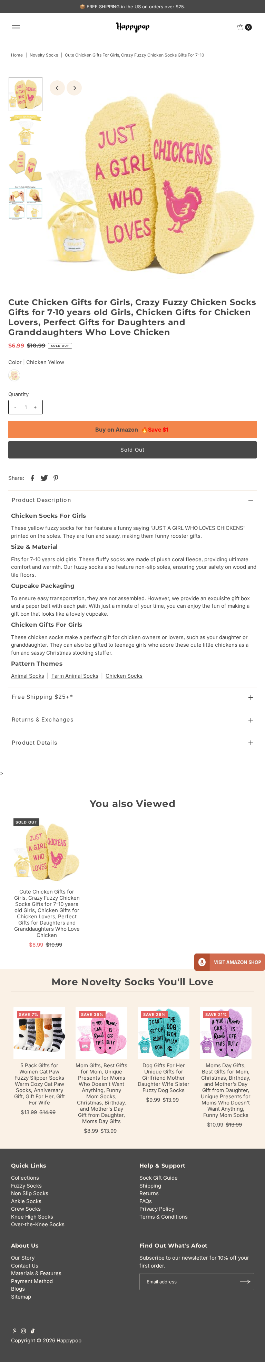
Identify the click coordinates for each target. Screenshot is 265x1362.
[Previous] (57, 87)
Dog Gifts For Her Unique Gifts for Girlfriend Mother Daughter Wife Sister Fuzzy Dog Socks (163, 1077)
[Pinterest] (15, 1331)
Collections (25, 1177)
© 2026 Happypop (59, 1340)
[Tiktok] (33, 1331)
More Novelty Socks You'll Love (132, 982)
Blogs (18, 1288)
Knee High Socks (32, 1216)
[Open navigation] (16, 27)
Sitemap (21, 1296)
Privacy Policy (156, 1208)
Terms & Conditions (163, 1216)
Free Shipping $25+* (42, 696)
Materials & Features (36, 1273)
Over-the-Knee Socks (38, 1224)
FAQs (145, 1201)
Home (17, 55)
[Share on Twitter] (44, 478)
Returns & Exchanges (42, 719)
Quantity (18, 394)
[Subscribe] (245, 1281)
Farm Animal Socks (74, 676)
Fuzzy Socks (26, 1185)
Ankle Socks (26, 1201)
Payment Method (32, 1281)
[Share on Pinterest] (56, 478)
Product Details (34, 742)
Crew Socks (26, 1208)
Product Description (41, 499)
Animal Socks (27, 676)
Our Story (23, 1257)
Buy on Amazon (131, 429)
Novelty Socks (44, 55)
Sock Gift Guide (158, 1177)
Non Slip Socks (29, 1193)
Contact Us (24, 1265)
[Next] (74, 87)
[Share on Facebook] (32, 478)
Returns (149, 1193)
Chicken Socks (124, 676)
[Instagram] (23, 1331)
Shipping (150, 1185)
